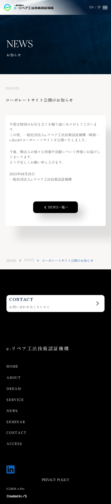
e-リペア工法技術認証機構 (37, 349)
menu (105, 7)
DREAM (13, 388)
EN (91, 7)
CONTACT (16, 432)
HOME (11, 260)
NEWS (29, 260)
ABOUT (13, 377)
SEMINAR (15, 422)
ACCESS (14, 443)
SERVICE (15, 399)
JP (99, 7)
